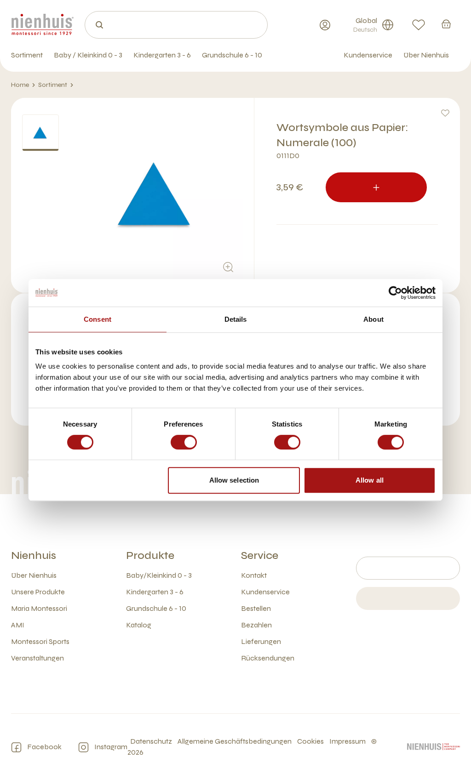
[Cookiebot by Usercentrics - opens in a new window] (395, 293)
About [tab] (373, 319)
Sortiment (52, 85)
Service (259, 555)
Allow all (370, 480)
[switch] (184, 442)
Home (20, 85)
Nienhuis (33, 555)
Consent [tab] (97, 319)
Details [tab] (235, 319)
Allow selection (234, 480)
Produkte (150, 555)
